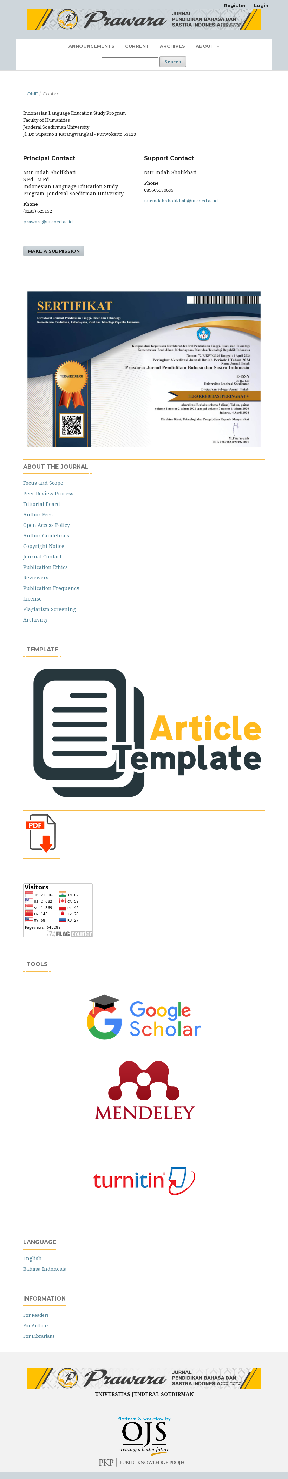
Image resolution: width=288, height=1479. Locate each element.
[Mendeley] (144, 1121)
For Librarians (38, 1336)
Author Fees (38, 514)
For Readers (36, 1315)
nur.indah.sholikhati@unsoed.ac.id (181, 200)
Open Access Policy (46, 525)
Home (30, 93)
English (32, 1258)
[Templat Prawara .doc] (144, 803)
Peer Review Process (48, 493)
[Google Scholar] (144, 1017)
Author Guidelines (46, 535)
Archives (172, 46)
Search (172, 62)
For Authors (36, 1325)
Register (235, 5)
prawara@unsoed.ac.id (48, 221)
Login (261, 5)
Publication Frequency (51, 588)
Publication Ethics (45, 567)
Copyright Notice (43, 546)
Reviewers (35, 577)
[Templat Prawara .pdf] (42, 851)
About (205, 46)
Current (137, 46)
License (32, 598)
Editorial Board (41, 504)
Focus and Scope (43, 483)
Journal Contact (42, 556)
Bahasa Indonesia (45, 1269)
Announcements (91, 46)
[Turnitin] (144, 1181)
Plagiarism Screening (49, 609)
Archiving (35, 619)
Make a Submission (54, 251)
